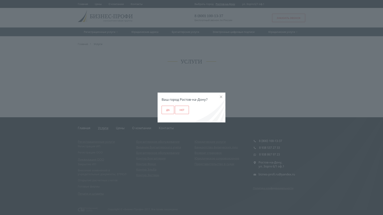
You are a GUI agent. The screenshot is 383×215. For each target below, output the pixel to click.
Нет (182, 110)
